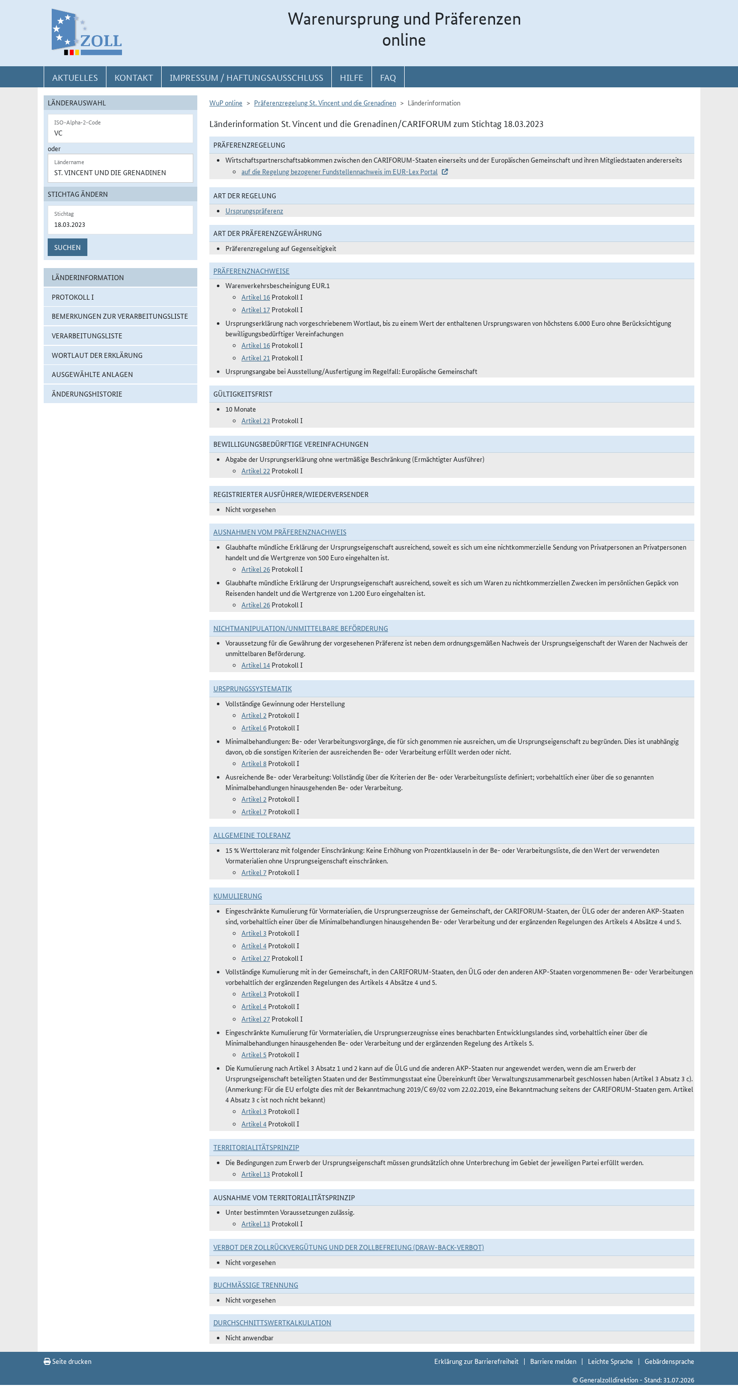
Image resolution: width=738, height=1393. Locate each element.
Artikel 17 (255, 309)
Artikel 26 (255, 569)
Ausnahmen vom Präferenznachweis (279, 532)
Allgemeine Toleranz (252, 835)
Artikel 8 (254, 763)
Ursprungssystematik (252, 688)
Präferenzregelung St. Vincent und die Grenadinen (325, 102)
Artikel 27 (255, 958)
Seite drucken (71, 1361)
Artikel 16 (255, 297)
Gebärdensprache (669, 1361)
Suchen (67, 247)
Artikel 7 (254, 811)
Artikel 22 (255, 470)
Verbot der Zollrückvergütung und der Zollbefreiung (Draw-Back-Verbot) (348, 1247)
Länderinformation (88, 277)
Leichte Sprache (610, 1361)
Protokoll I (73, 297)
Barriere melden (553, 1361)
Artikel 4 (254, 945)
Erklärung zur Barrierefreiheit (476, 1361)
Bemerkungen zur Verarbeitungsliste (120, 316)
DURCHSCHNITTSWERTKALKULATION (272, 1322)
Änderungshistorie (87, 394)
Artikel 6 (254, 727)
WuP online (225, 102)
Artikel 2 (254, 715)
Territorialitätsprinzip (256, 1147)
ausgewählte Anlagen (92, 374)
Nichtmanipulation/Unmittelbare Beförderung (300, 628)
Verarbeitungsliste (87, 335)
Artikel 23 (255, 420)
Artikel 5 (254, 1054)
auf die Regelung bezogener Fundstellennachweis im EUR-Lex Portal (339, 171)
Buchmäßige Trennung (255, 1285)
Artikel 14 (255, 665)
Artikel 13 (255, 1174)
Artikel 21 (255, 357)
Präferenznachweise (251, 271)
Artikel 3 (254, 933)
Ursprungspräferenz (254, 210)
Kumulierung (237, 896)
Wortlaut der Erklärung (97, 355)
